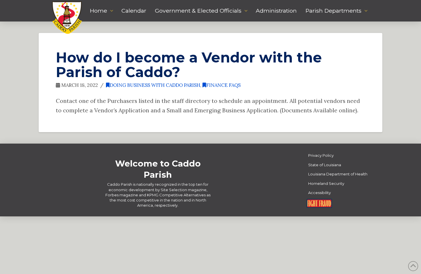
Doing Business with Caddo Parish (155, 85)
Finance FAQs (223, 85)
